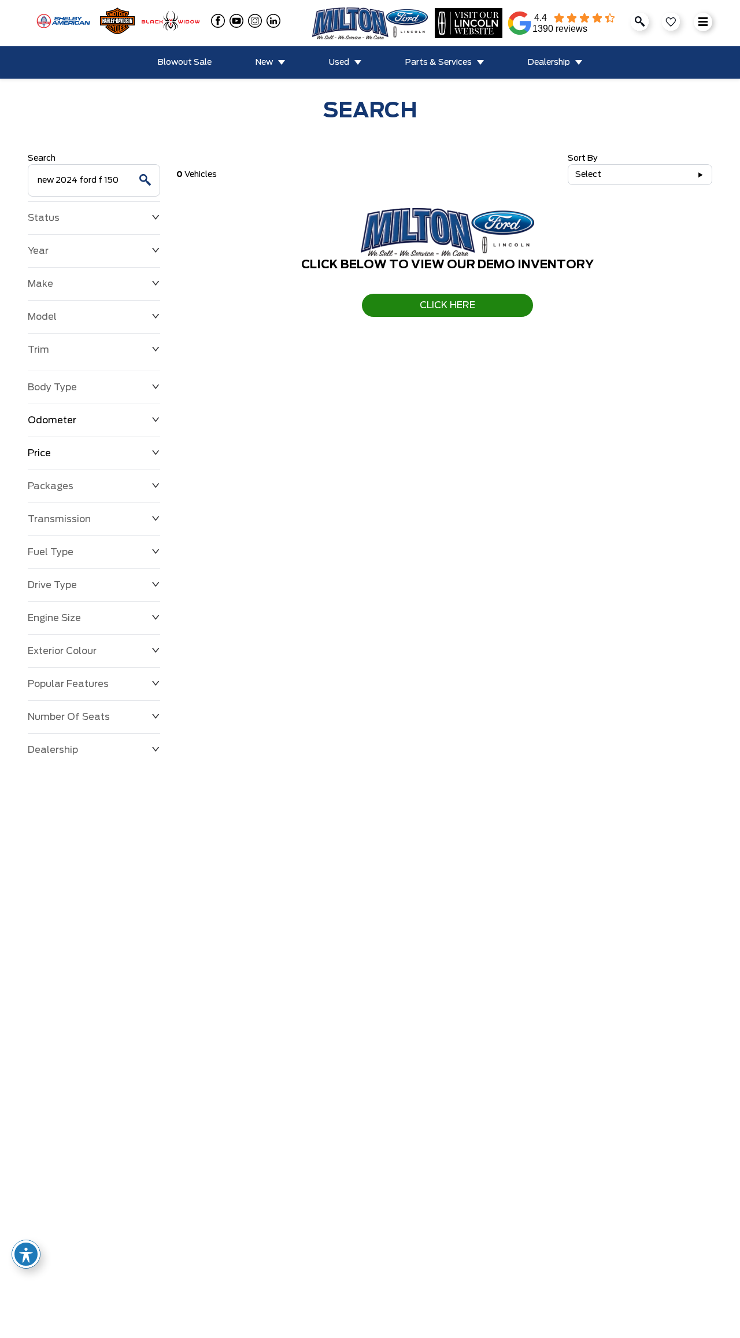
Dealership (549, 62)
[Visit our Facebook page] (215, 21)
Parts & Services (438, 62)
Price (39, 453)
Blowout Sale (185, 62)
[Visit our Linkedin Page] (271, 21)
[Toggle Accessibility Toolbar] (26, 1254)
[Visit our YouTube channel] (234, 21)
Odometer (52, 420)
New (264, 62)
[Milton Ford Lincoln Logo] (370, 23)
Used (339, 62)
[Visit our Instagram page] (252, 21)
